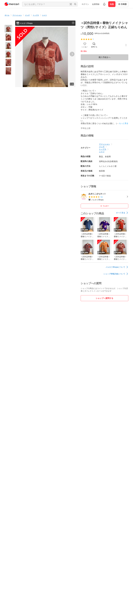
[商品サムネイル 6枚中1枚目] (8, 28)
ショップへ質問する (104, 298)
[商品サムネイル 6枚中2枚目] (8, 37)
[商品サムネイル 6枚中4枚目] (8, 54)
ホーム (7, 15)
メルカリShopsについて (115, 267)
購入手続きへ (104, 57)
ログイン (85, 4)
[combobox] (50, 4)
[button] (71, 4)
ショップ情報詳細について (114, 273)
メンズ (27, 15)
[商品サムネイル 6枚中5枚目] (8, 62)
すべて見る (120, 212)
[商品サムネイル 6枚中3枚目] (8, 45)
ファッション (17, 15)
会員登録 (95, 4)
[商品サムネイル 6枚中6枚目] (8, 70)
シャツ (44, 15)
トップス (36, 15)
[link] (122, 212)
